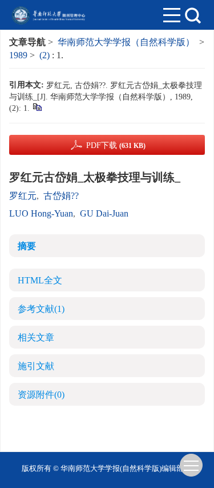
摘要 (27, 246)
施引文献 (36, 366)
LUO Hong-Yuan (41, 213)
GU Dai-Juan (104, 213)
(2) (45, 55)
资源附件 (41, 394)
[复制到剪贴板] (37, 106)
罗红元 (23, 196)
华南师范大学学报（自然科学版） (126, 42)
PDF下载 (116, 145)
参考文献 (41, 309)
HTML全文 (40, 280)
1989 (18, 55)
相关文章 (36, 337)
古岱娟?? (61, 196)
